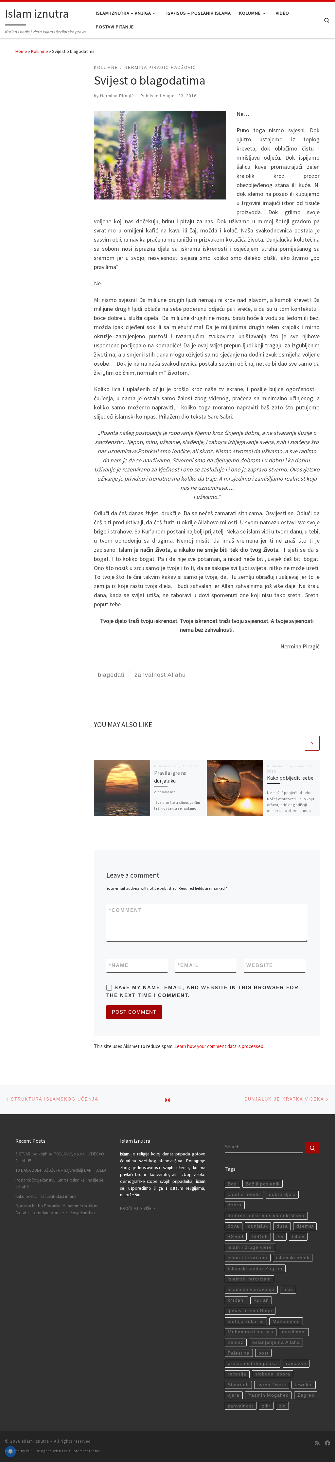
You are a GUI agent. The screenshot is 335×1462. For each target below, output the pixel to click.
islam (298, 1236)
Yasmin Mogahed (268, 1395)
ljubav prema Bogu (250, 1310)
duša (282, 1226)
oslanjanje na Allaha (276, 1342)
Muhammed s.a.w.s (250, 1331)
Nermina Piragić (117, 96)
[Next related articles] (312, 743)
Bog (232, 1184)
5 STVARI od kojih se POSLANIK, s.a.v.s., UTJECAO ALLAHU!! (59, 1157)
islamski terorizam (249, 1279)
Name (119, 965)
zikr (266, 1406)
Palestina (239, 1353)
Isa (280, 1236)
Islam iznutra (35, 1441)
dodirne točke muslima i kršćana (266, 1215)
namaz (235, 1342)
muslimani (294, 1331)
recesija (237, 1374)
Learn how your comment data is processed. (219, 1046)
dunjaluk (258, 1226)
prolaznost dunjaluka (252, 1363)
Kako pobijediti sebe (290, 777)
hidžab (260, 1236)
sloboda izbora (272, 1374)
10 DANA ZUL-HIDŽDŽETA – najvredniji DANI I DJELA (60, 1170)
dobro (234, 1204)
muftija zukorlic (246, 1321)
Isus (288, 1289)
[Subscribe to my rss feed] (317, 1443)
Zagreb (305, 1395)
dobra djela (282, 1194)
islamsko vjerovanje (251, 1289)
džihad (235, 1236)
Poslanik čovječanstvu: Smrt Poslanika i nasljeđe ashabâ (59, 1183)
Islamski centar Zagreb (255, 1268)
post (263, 1353)
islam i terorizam (247, 1257)
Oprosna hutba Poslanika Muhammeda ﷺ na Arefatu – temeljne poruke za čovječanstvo (56, 1209)
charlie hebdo (244, 1194)
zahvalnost (240, 1406)
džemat (305, 1226)
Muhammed (286, 1321)
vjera (233, 1395)
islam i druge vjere (250, 1247)
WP (29, 1451)
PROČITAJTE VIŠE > (137, 1208)
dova (233, 1226)
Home (21, 51)
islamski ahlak (292, 1257)
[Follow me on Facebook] (327, 1443)
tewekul (304, 1384)
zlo (282, 1406)
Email (188, 965)
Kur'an (261, 1300)
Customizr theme (84, 1451)
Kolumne (39, 51)
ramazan (296, 1363)
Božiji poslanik (263, 1184)
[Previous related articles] (296, 743)
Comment (125, 910)
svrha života (271, 1384)
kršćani (236, 1300)
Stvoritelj (238, 1384)
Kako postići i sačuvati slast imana (46, 1196)
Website (259, 965)
